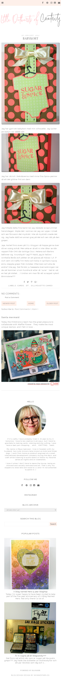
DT (28, 286)
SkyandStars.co (41, 675)
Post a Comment (12, 297)
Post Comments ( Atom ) (26, 309)
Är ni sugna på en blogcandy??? (30, 656)
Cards (21, 286)
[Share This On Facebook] (24, 281)
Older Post (52, 303)
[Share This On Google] (36, 281)
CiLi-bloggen (32, 245)
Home (31, 303)
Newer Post (9, 303)
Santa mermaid (10, 317)
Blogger (36, 670)
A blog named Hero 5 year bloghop (30, 592)
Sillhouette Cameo (42, 286)
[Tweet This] (28, 281)
